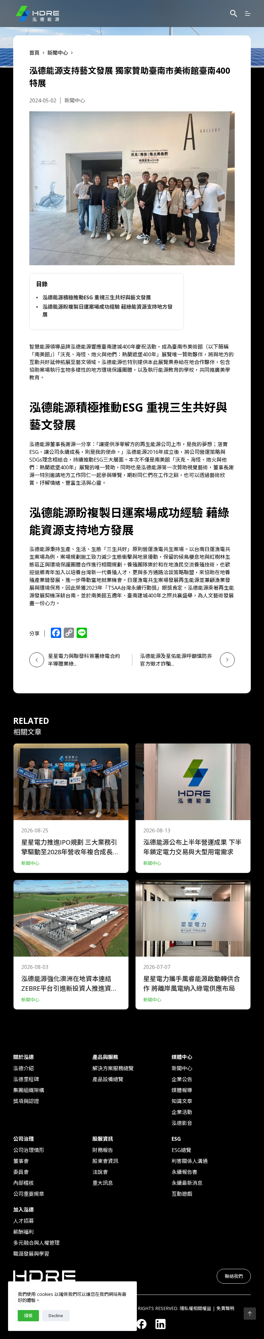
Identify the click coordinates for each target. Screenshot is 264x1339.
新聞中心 (182, 1068)
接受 (28, 1315)
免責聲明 (225, 1308)
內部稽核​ (23, 1182)
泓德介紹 (23, 1068)
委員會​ (21, 1171)
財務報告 (102, 1150)
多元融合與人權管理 (36, 1242)
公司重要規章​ (28, 1193)
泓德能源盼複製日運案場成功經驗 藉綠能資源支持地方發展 (107, 310)
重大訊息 (102, 1182)
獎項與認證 (26, 1101)
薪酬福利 (23, 1231)
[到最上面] (250, 1313)
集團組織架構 (28, 1090)
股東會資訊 (105, 1161)
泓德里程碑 (26, 1079)
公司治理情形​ (28, 1150)
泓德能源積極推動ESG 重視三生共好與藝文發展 (96, 297)
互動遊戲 (182, 1193)
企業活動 (182, 1112)
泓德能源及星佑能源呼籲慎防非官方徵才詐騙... (176, 659)
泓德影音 (182, 1123)
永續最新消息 (187, 1182)
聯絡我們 (234, 1276)
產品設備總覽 (107, 1079)
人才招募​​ (23, 1220)
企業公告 (182, 1079)
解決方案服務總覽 (113, 1068)
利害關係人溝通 (190, 1161)
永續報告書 (184, 1171)
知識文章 (182, 1101)
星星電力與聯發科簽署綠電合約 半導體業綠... (86, 659)
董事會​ (21, 1161)
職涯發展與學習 (31, 1253)
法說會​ (100, 1171)
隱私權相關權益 (195, 1308)
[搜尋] (234, 13)
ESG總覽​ (181, 1150)
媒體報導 (182, 1090)
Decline (56, 1315)
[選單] (248, 13)
